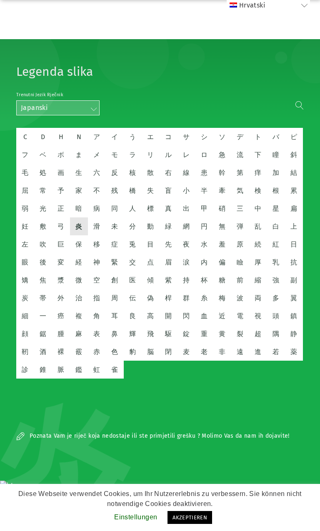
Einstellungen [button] (135, 517)
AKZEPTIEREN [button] (189, 517)
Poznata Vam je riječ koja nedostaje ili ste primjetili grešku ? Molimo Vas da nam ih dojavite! (159, 435)
